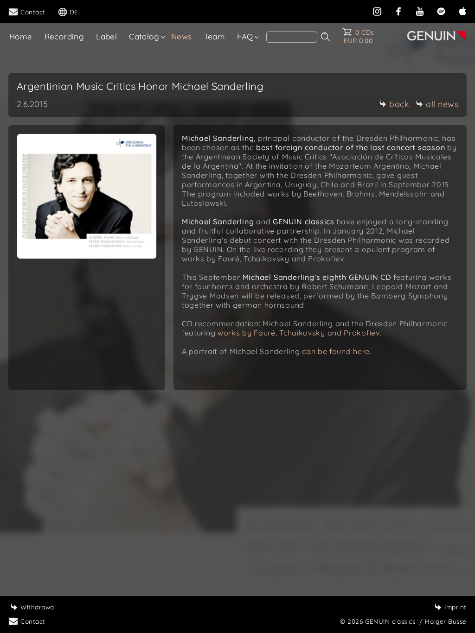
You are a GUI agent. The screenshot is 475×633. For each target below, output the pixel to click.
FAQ (245, 36)
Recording (64, 36)
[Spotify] (441, 10)
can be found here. (337, 351)
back (399, 104)
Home (20, 36)
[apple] (462, 10)
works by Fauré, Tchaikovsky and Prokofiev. (299, 332)
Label (106, 36)
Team (214, 36)
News (181, 36)
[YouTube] (420, 10)
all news (442, 104)
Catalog (144, 36)
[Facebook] (398, 10)
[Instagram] (377, 10)
